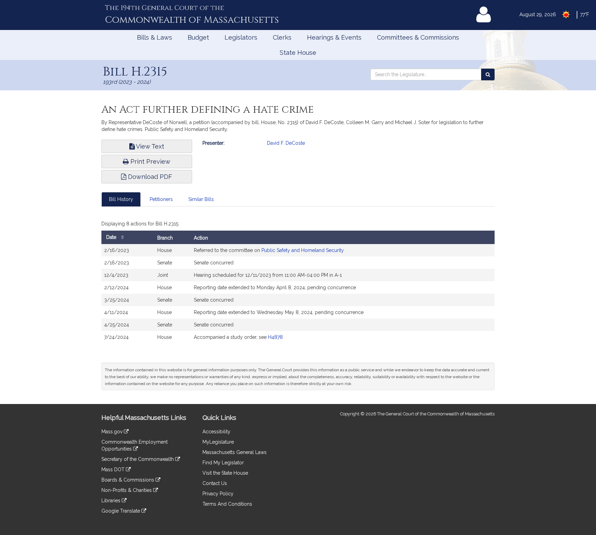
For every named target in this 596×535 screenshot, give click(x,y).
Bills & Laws (154, 37)
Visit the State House (225, 473)
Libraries (111, 500)
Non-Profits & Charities (127, 490)
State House (298, 52)
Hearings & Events (334, 37)
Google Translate (121, 511)
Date (112, 237)
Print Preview (149, 161)
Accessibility (216, 431)
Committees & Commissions (418, 37)
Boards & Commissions (128, 480)
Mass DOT (113, 469)
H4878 (275, 337)
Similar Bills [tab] (201, 199)
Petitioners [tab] (161, 199)
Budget (198, 37)
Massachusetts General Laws (234, 452)
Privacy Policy (218, 493)
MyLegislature (218, 442)
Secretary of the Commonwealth (138, 459)
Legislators (241, 37)
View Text (149, 146)
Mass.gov (112, 431)
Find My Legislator (223, 462)
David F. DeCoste (286, 143)
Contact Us (214, 483)
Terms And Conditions (227, 504)
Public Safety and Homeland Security (302, 250)
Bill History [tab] (121, 199)
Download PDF (149, 176)
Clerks (282, 37)
